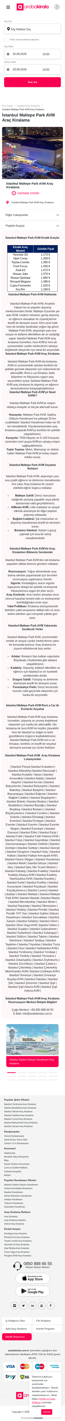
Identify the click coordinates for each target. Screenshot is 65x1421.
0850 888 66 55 (38, 1263)
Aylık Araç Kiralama (16, 1328)
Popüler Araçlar (15, 225)
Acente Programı (45, 1328)
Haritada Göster (28, 193)
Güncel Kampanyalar (14, 1136)
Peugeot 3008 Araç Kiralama (17, 1255)
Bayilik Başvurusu (15, 1336)
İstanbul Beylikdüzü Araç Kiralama (20, 1108)
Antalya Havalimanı (13, 1199)
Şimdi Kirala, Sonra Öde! (15, 1140)
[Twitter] (23, 1306)
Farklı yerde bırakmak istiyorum (24, 39)
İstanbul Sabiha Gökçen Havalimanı (21, 1185)
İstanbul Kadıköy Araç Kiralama (18, 1115)
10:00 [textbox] (45, 54)
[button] (11, 1072)
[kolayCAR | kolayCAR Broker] (32, 1417)
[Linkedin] (32, 1306)
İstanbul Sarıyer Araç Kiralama (18, 1126)
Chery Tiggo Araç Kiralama (16, 1252)
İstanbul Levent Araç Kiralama (18, 1119)
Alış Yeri (8, 21)
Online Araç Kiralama (14, 1224)
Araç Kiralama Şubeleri (15, 1220)
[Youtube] (41, 1306)
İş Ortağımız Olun (15, 1320)
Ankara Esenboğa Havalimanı (18, 1188)
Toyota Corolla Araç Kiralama (18, 1241)
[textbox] (32, 29)
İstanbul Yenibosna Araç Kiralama (20, 1104)
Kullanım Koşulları (12, 1171)
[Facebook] (50, 1306)
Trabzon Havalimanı (13, 1203)
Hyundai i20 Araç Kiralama (16, 1244)
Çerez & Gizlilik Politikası (16, 1167)
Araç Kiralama (11, 1216)
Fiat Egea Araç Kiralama (15, 1233)
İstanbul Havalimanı (13, 1192)
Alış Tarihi (8, 46)
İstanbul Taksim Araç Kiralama (18, 1111)
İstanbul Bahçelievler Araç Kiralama (21, 1122)
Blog (6, 1160)
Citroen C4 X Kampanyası (16, 1143)
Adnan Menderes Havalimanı (18, 1196)
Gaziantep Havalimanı (14, 1207)
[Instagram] (14, 1306)
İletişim (7, 1175)
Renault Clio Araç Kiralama (17, 1237)
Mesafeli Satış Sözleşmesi (16, 1157)
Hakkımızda (9, 1153)
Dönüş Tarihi (10, 62)
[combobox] (32, 29)
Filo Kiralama (43, 1320)
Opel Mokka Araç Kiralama (16, 1248)
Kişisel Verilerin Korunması (16, 1164)
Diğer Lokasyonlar (17, 214)
